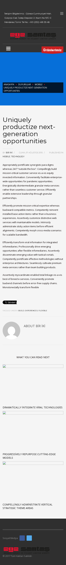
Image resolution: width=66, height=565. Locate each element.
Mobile (38, 84)
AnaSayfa (9, 84)
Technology (17, 156)
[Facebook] (5, 5)
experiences (31, 310)
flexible (43, 310)
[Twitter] (10, 5)
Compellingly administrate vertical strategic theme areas (27, 506)
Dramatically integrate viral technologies (32, 407)
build (21, 310)
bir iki (9, 152)
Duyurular (24, 84)
